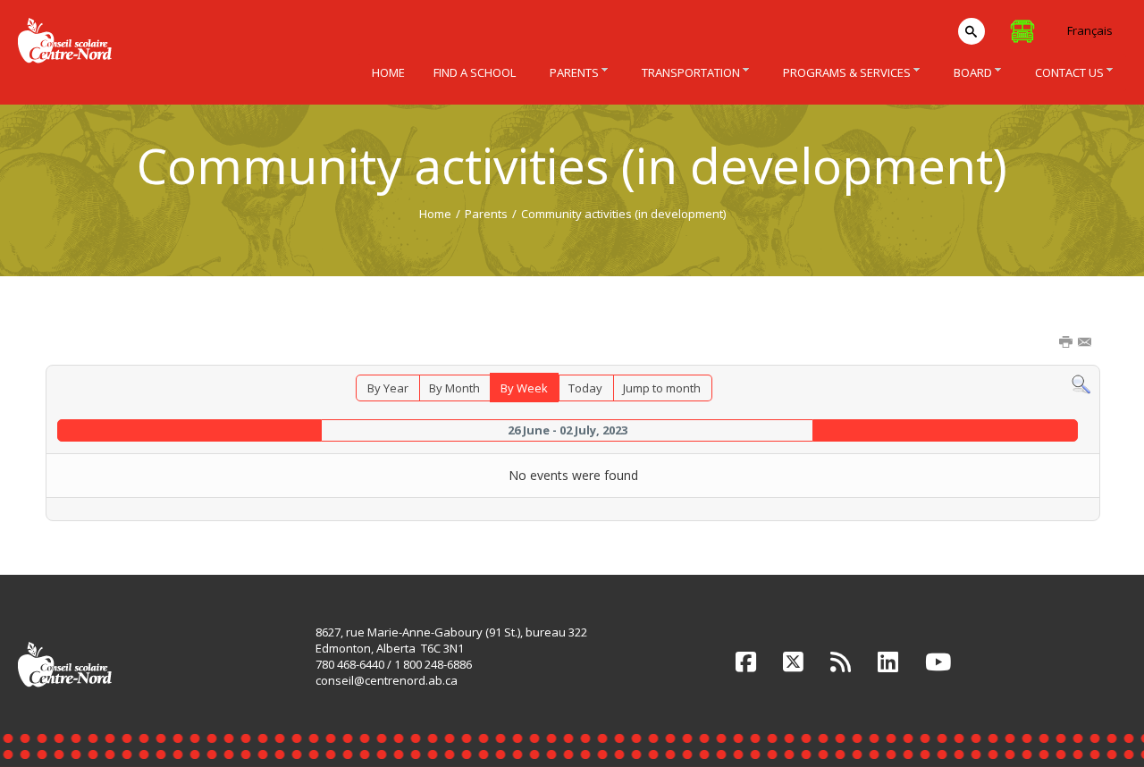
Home (435, 214)
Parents (486, 214)
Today (585, 388)
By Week (524, 388)
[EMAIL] (1086, 343)
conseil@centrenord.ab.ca (386, 680)
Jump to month (662, 388)
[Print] (1067, 343)
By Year (387, 388)
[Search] (1081, 383)
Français (1090, 30)
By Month (454, 388)
